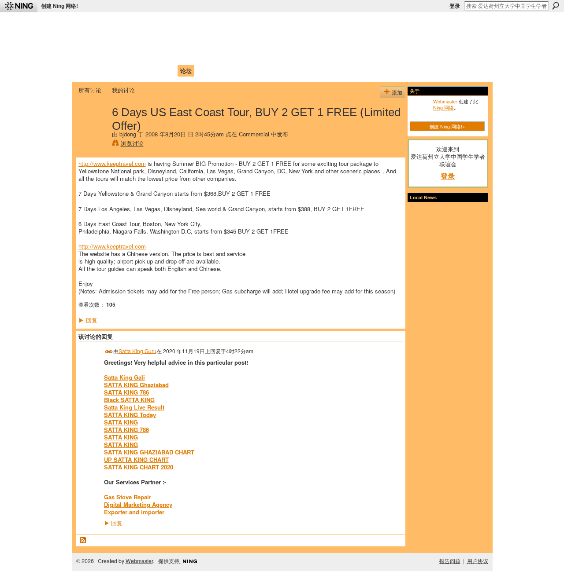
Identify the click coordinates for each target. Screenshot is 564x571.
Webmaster (445, 101)
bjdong (127, 134)
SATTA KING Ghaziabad (136, 385)
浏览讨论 (132, 143)
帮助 (222, 70)
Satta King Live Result (134, 407)
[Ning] (18, 6)
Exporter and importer (134, 512)
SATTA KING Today (130, 414)
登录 (454, 6)
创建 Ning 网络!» (447, 126)
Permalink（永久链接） (109, 352)
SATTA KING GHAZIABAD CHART (149, 452)
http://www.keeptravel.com (112, 163)
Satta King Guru (137, 350)
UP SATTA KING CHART (136, 459)
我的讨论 (123, 90)
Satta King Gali (124, 377)
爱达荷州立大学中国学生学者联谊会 (194, 24)
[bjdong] (92, 130)
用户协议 (477, 561)
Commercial (254, 134)
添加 (397, 92)
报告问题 (449, 561)
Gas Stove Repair (127, 497)
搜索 (555, 6)
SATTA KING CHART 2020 (138, 467)
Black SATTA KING (129, 399)
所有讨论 (89, 90)
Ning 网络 (443, 107)
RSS (83, 541)
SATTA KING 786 (126, 392)
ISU (239, 70)
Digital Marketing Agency (138, 504)
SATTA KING (121, 422)
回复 (87, 320)
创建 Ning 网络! (59, 6)
